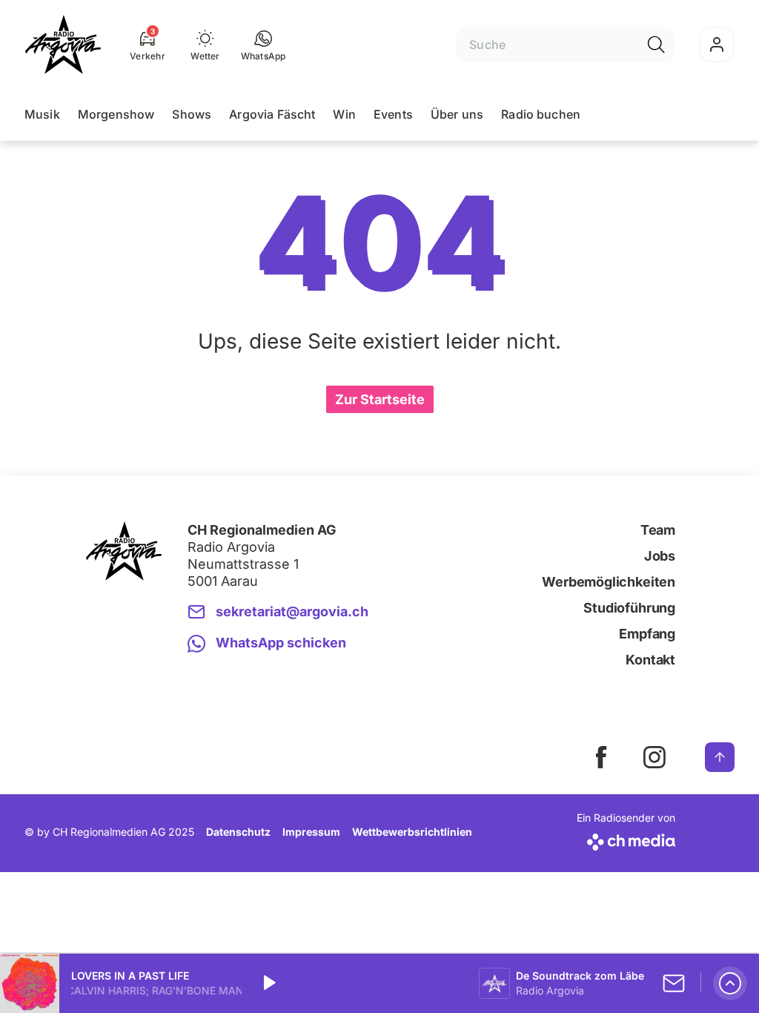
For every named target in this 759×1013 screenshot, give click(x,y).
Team (657, 530)
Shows (191, 114)
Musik (42, 114)
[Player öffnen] (730, 983)
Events (393, 114)
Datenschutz (238, 831)
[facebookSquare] (601, 757)
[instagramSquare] (654, 757)
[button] (263, 44)
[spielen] (268, 983)
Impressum (311, 831)
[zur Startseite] (63, 44)
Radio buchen (540, 114)
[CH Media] (626, 839)
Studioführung (629, 608)
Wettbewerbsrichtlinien (412, 831)
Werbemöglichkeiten (608, 582)
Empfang (647, 633)
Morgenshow (116, 114)
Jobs (659, 556)
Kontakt (650, 659)
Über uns (457, 114)
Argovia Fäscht (272, 114)
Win (344, 114)
